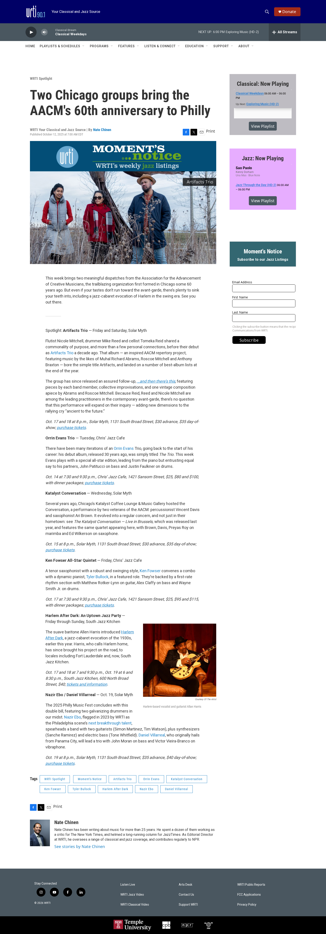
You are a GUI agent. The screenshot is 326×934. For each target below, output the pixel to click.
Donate (289, 11)
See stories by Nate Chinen (79, 846)
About (243, 46)
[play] (31, 32)
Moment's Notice (90, 779)
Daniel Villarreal (152, 735)
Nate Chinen (102, 129)
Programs (99, 46)
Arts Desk (185, 884)
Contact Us (186, 894)
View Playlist (263, 126)
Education (194, 46)
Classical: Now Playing (263, 83)
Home (30, 46)
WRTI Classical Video (134, 904)
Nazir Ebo (72, 717)
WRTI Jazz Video (132, 894)
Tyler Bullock (97, 576)
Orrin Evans (124, 448)
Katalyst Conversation (186, 779)
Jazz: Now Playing (263, 158)
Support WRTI (188, 904)
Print (210, 131)
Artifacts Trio (62, 352)
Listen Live (127, 884)
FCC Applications (249, 894)
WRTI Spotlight (41, 78)
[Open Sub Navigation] (83, 46)
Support (221, 46)
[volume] (44, 32)
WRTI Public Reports (251, 884)
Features (126, 46)
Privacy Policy (246, 904)
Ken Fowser (150, 570)
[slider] (51, 32)
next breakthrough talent (110, 723)
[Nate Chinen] (40, 833)
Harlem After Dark (115, 789)
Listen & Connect (160, 46)
